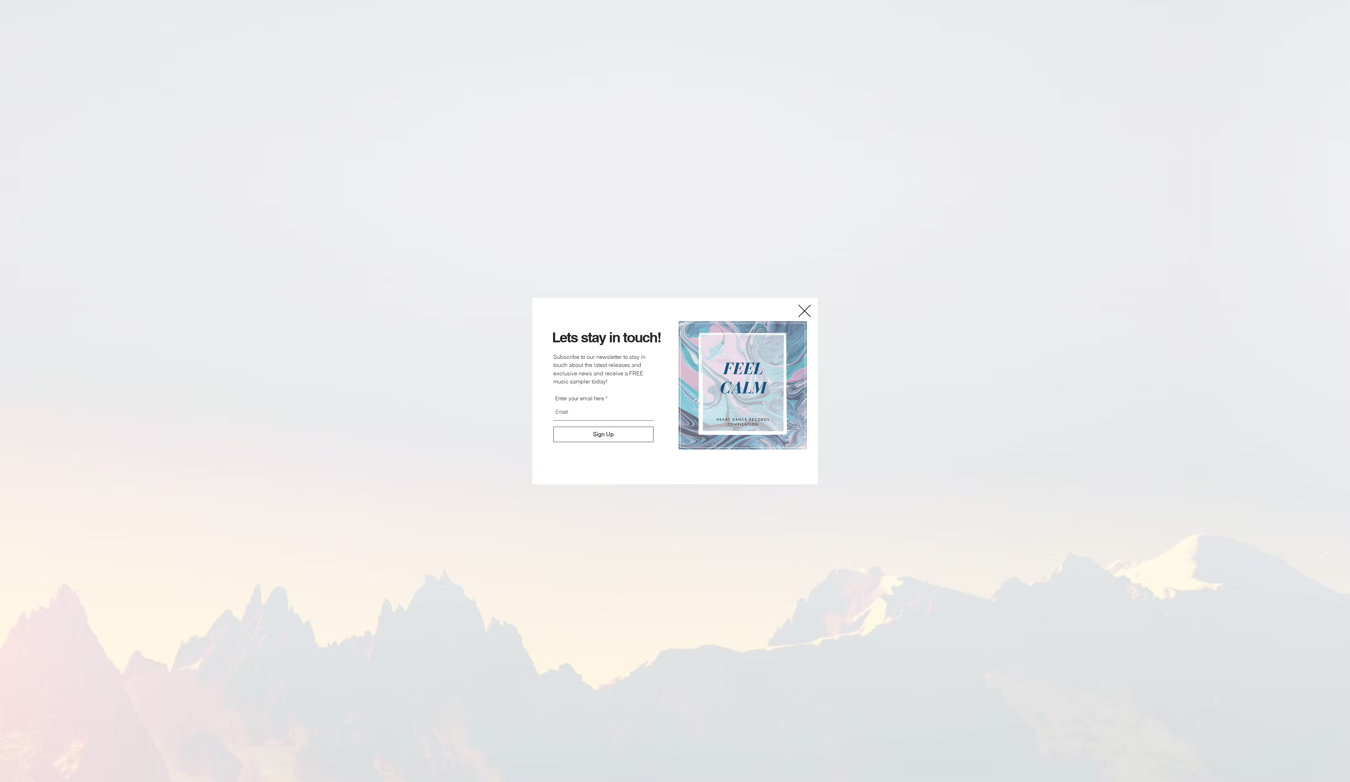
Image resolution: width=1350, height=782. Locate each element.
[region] (743, 385)
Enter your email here (579, 398)
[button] (804, 311)
